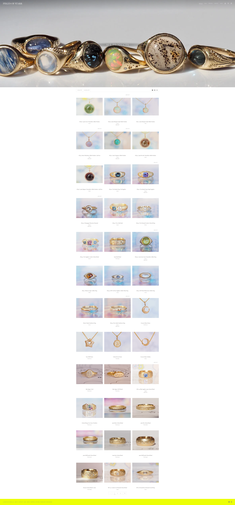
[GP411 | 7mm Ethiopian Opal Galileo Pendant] (145, 106)
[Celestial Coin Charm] (117, 342)
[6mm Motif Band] (117, 242)
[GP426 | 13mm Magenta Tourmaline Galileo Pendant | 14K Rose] (89, 174)
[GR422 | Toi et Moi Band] (117, 208)
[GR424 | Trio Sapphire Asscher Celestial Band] (89, 242)
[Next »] (125, 493)
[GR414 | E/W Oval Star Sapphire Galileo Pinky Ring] (117, 275)
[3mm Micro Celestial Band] (117, 408)
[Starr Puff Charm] (89, 342)
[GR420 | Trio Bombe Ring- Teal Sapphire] (117, 174)
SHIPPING (32, 501)
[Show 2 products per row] (152, 90)
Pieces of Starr (8, 501)
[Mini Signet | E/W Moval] (117, 374)
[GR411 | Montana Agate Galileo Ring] (89, 275)
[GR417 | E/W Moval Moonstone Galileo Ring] (145, 275)
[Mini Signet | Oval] (89, 374)
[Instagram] (231, 501)
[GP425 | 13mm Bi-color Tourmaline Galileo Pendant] (145, 140)
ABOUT (16, 501)
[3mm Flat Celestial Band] (145, 408)
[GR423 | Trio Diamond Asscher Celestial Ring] (145, 208)
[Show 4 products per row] (157, 90)
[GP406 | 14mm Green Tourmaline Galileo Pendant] (89, 106)
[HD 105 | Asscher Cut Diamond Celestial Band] (117, 472)
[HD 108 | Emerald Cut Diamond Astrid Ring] (145, 472)
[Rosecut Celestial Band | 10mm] (89, 472)
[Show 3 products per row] (155, 90)
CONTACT (20, 501)
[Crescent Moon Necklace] (145, 342)
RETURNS (38, 501)
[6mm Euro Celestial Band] (117, 440)
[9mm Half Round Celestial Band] (145, 440)
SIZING (28, 501)
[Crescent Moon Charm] (145, 308)
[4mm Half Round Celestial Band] (89, 440)
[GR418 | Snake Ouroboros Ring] (89, 308)
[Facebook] (229, 501)
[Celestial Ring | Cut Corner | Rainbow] (89, 408)
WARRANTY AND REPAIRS (46, 501)
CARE (25, 501)
